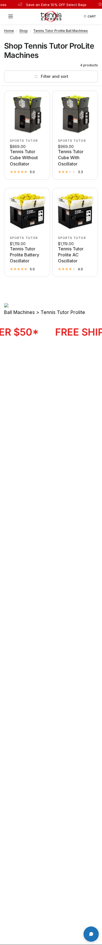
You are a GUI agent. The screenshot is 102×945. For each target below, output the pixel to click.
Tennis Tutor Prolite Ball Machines (60, 31)
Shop (23, 31)
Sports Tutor (24, 141)
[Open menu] (12, 16)
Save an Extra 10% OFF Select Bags (50, 4)
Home (9, 31)
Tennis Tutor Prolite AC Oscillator (71, 255)
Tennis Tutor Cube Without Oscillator (24, 158)
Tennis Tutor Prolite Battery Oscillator (24, 255)
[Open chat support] (91, 934)
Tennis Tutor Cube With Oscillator (71, 158)
